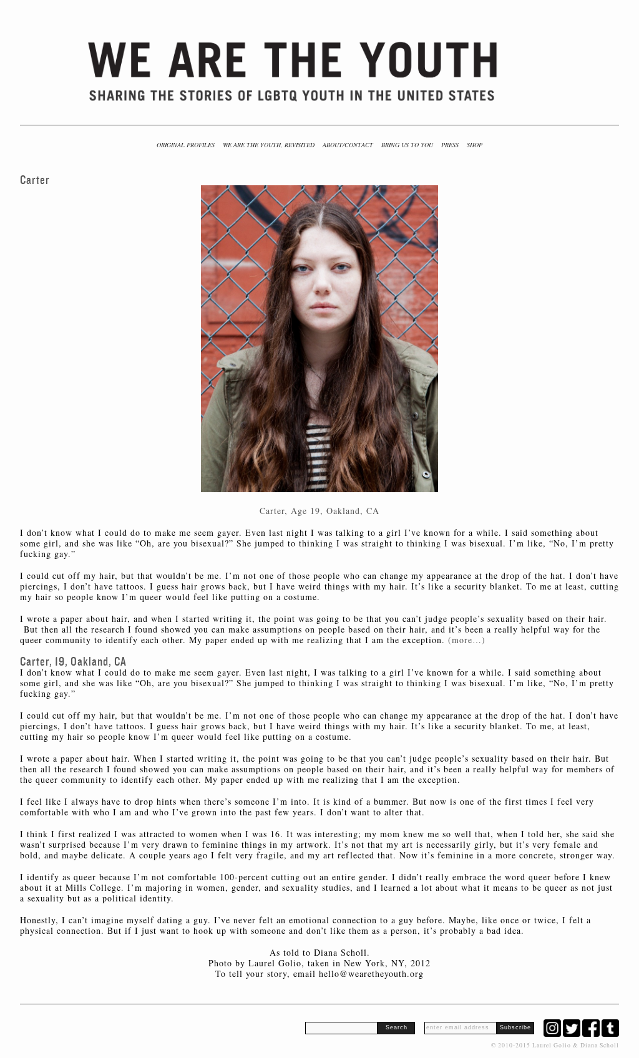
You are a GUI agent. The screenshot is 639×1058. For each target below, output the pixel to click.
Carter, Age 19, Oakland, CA (319, 511)
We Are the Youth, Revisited (269, 144)
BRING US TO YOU (407, 144)
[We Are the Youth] (293, 72)
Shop (474, 144)
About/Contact (348, 144)
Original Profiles (186, 144)
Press (450, 144)
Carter (35, 180)
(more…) (466, 640)
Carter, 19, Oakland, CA (73, 661)
